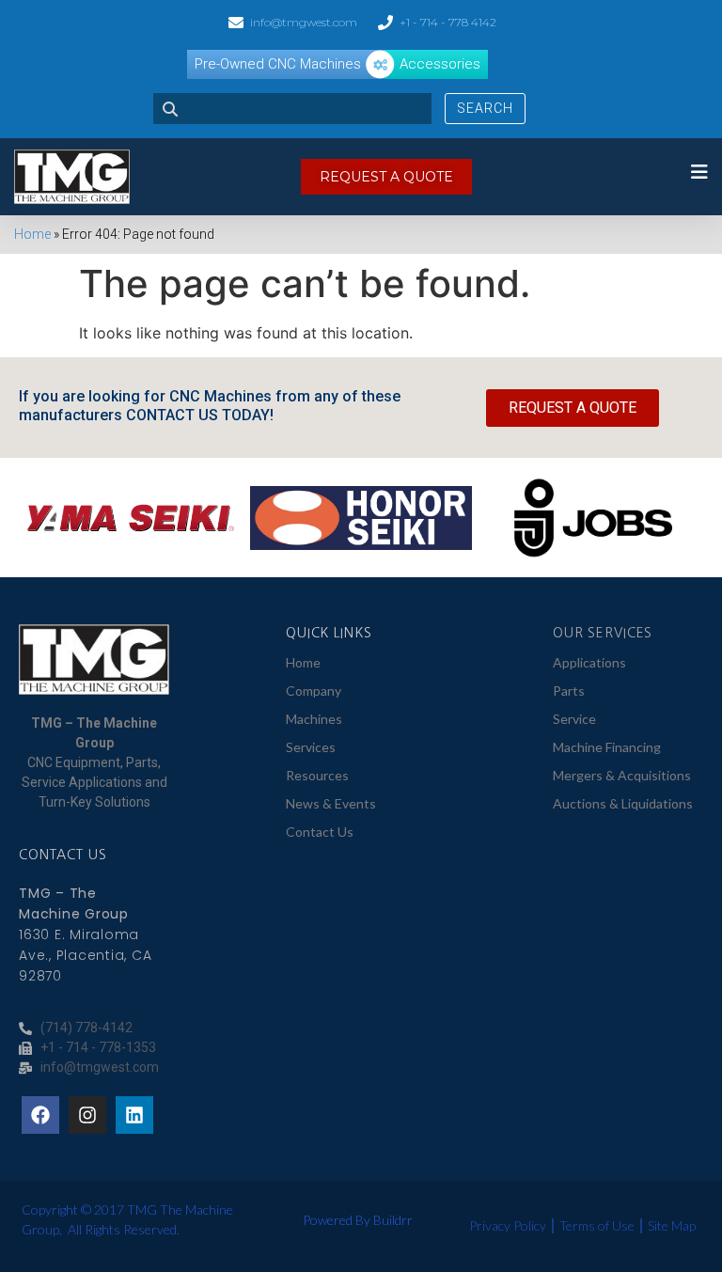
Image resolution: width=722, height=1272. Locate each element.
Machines (314, 719)
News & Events (331, 803)
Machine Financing (607, 747)
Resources (317, 775)
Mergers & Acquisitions (622, 775)
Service (574, 719)
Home (32, 234)
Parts (569, 691)
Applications (589, 662)
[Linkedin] (134, 1115)
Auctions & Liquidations (623, 803)
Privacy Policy (507, 1225)
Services (311, 747)
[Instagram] (87, 1115)
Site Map (672, 1225)
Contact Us (319, 832)
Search (485, 108)
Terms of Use (597, 1225)
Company (313, 691)
